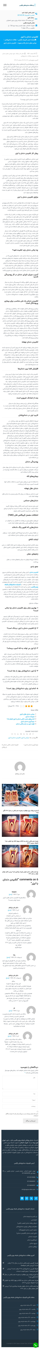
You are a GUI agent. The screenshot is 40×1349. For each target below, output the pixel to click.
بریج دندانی (33, 1243)
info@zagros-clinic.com (28, 1189)
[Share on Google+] (27, 734)
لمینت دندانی (32, 1236)
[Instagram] (27, 1198)
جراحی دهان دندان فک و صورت (27, 43)
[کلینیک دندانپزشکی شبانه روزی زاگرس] (27, 5)
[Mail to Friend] (12, 734)
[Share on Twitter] (30, 734)
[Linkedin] (22, 1198)
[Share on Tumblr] (15, 734)
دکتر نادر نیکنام (20, 53)
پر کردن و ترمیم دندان (30, 1216)
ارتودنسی (34, 1220)
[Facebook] (36, 1198)
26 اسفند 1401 (31, 53)
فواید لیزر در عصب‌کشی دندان (25, 724)
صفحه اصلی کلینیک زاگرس (26, 40)
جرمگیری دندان (32, 1240)
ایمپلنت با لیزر (29, 716)
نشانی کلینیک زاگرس (29, 23)
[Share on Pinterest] (21, 734)
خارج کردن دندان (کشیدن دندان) (27, 1233)
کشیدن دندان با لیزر (14, 737)
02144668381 (31, 1181)
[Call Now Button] (35, 1345)
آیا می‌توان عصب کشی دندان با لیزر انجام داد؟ (20, 719)
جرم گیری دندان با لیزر (27, 721)
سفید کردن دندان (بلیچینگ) (28, 1230)
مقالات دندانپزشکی (10, 40)
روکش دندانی (32, 1246)
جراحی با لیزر (25, 737)
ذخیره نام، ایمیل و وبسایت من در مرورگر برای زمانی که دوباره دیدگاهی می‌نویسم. (21, 1114)
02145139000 (31, 1177)
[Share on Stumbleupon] (18, 734)
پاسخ (10, 894)
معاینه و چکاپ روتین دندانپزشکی (26, 1226)
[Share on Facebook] (32, 734)
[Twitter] (31, 1198)
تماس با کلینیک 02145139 (26, 15)
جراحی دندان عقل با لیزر (27, 714)
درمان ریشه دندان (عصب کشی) (27, 1223)
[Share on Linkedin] (24, 734)
